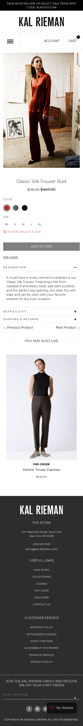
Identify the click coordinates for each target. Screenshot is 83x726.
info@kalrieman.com (41, 549)
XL (39, 224)
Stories (41, 583)
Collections (41, 576)
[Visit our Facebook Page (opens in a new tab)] (29, 709)
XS (6, 224)
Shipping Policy (41, 627)
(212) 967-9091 (41, 544)
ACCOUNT (52, 41)
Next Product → (68, 327)
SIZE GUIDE (10, 257)
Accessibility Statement (41, 648)
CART (73, 41)
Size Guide (41, 597)
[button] (7, 208)
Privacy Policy (42, 661)
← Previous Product (18, 327)
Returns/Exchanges (41, 634)
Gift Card (41, 590)
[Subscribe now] (75, 698)
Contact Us (41, 604)
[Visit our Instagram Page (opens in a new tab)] (37, 709)
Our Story (41, 569)
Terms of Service (41, 654)
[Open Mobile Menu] (10, 41)
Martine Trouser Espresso (41, 470)
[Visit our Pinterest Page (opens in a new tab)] (46, 709)
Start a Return (41, 641)
